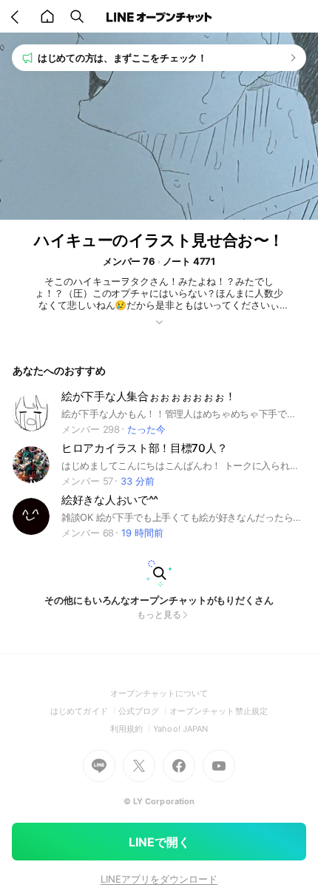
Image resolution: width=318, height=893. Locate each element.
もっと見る (159, 614)
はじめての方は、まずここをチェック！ (122, 58)
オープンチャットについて (159, 693)
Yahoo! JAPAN (180, 729)
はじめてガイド (84, 711)
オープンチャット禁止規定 (218, 711)
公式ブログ (143, 711)
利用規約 (131, 729)
